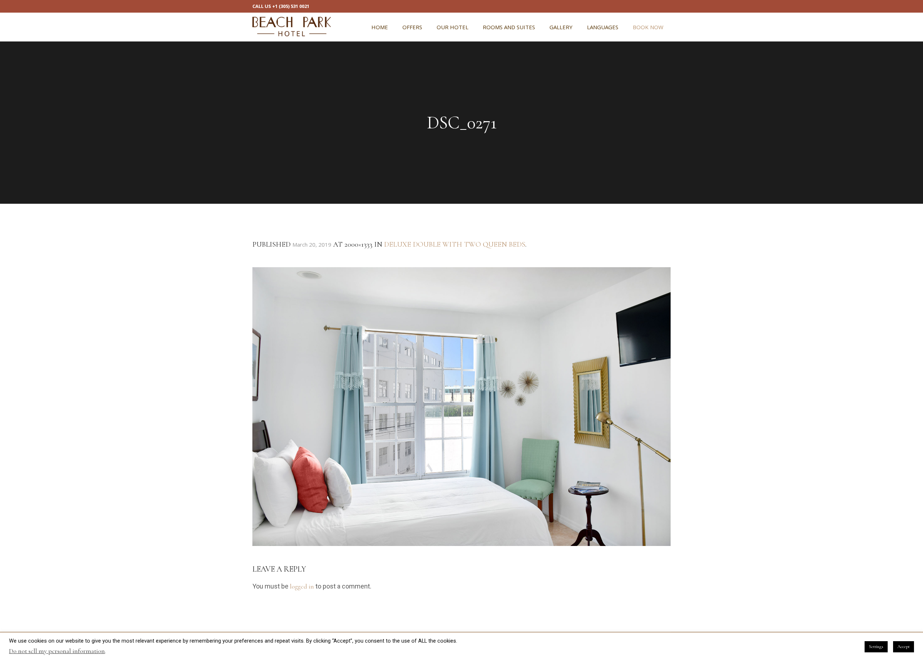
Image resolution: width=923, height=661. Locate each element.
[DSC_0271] (461, 406)
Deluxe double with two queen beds (454, 244)
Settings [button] (876, 646)
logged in (302, 586)
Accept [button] (903, 646)
